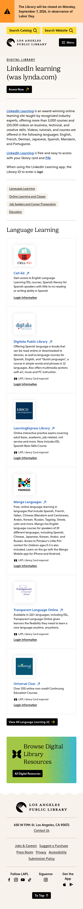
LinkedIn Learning (20, 111)
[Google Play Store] (71, 884)
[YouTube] (22, 879)
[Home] (27, 42)
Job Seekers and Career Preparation (32, 204)
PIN (47, 158)
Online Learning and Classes (27, 196)
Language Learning (22, 188)
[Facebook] (9, 879)
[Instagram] (16, 879)
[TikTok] (29, 879)
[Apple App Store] (64, 884)
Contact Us (41, 830)
